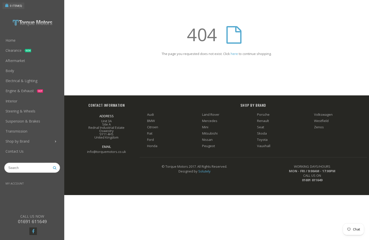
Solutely (204, 171)
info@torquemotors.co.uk (106, 151)
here (234, 53)
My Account (15, 183)
